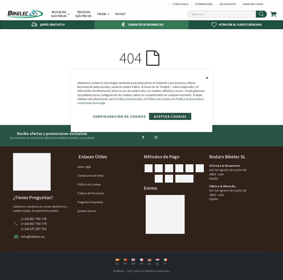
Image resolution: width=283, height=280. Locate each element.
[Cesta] (276, 14)
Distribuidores (204, 4)
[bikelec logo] (24, 14)
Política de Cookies (158, 99)
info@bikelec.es (33, 236)
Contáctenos (180, 4)
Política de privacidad (130, 99)
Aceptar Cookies (170, 116)
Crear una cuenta (253, 4)
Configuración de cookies (119, 116)
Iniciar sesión (228, 4)
